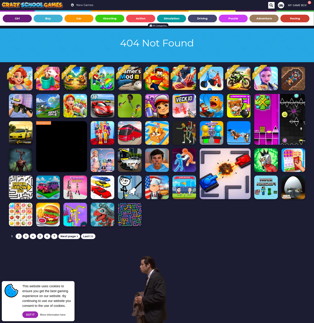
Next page (69, 236)
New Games (84, 5)
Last (88, 236)
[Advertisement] (63, 148)
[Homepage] (32, 5)
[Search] (271, 5)
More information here (53, 314)
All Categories (159, 25)
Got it (30, 314)
